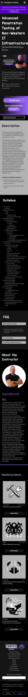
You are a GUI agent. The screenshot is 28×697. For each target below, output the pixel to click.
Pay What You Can (14, 656)
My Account (14, 666)
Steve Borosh (10, 394)
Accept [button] (20, 693)
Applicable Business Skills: (12, 342)
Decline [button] (8, 693)
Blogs (14, 660)
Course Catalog (14, 652)
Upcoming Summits (14, 658)
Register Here (14, 11)
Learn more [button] (6, 689)
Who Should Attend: (10, 324)
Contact (14, 664)
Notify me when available (14, 109)
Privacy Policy (14, 668)
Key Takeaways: (8, 338)
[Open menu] (24, 2)
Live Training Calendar (14, 654)
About (14, 662)
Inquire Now (14, 100)
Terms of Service (14, 670)
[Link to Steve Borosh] (14, 377)
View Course (14, 513)
